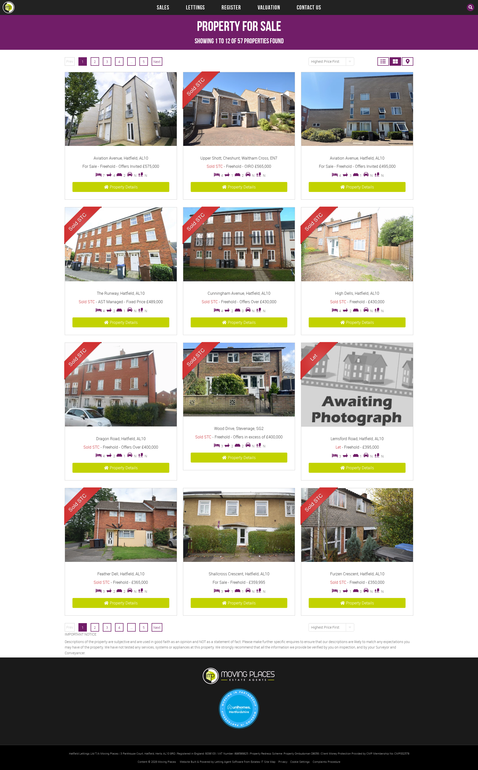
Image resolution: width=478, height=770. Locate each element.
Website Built (188, 762)
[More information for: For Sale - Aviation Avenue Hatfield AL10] (121, 144)
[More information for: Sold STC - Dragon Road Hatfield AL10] (121, 425)
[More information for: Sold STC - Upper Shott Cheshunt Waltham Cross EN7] (239, 144)
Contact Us (309, 7)
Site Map (269, 762)
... (131, 61)
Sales (163, 7)
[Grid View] (395, 61)
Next (157, 61)
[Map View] (407, 61)
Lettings (195, 7)
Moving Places (167, 762)
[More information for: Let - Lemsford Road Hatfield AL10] (357, 425)
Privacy (282, 762)
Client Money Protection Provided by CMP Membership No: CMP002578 (365, 753)
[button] (331, 61)
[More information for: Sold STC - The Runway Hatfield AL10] (121, 280)
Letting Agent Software (229, 762)
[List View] (383, 61)
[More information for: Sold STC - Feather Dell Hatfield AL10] (121, 560)
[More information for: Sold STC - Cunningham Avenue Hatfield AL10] (239, 280)
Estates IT (257, 762)
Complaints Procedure (326, 762)
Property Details (124, 187)
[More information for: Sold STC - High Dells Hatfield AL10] (357, 280)
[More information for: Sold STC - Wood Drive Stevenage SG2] (239, 415)
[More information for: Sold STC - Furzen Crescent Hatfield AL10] (357, 560)
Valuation (269, 7)
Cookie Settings (300, 762)
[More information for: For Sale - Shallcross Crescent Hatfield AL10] (239, 560)
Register (231, 7)
